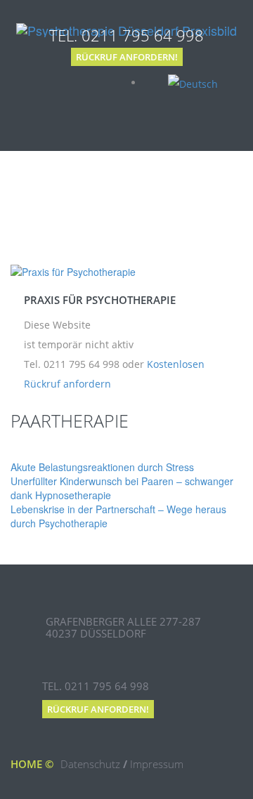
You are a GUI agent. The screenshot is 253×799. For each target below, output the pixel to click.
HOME (26, 764)
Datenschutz (90, 764)
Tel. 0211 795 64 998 (126, 35)
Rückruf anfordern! (127, 57)
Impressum (156, 764)
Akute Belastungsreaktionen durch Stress (102, 467)
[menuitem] (193, 82)
